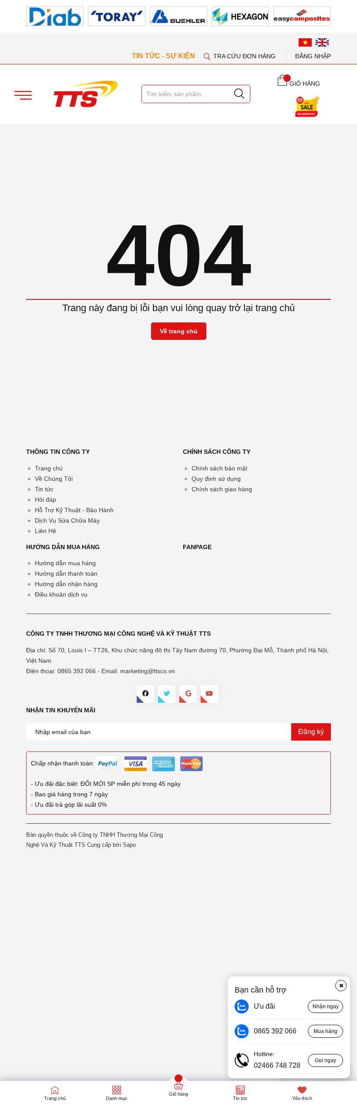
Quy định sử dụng (216, 478)
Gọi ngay (325, 1060)
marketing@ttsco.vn (147, 671)
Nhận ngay (326, 1006)
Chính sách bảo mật (219, 468)
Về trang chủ (179, 331)
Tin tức (44, 489)
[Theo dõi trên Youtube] (209, 694)
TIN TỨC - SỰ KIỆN (164, 56)
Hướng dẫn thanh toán (66, 573)
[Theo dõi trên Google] (188, 694)
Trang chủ (49, 468)
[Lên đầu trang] (341, 182)
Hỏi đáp (45, 499)
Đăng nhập (313, 56)
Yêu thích (302, 1098)
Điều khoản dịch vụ (61, 594)
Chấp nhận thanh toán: (62, 763)
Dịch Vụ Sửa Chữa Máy (67, 520)
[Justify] (239, 94)
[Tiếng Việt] (305, 42)
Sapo (129, 845)
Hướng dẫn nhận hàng (66, 583)
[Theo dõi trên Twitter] (166, 694)
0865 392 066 (76, 671)
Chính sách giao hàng (222, 489)
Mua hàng (325, 1031)
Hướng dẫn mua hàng (65, 563)
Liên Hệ (45, 530)
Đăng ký (311, 731)
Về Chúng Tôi (54, 478)
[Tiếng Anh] (322, 42)
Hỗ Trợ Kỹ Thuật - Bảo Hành (74, 510)
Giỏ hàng (178, 1094)
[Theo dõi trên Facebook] (145, 694)
